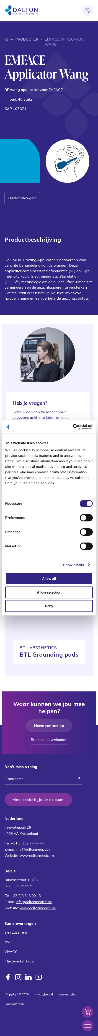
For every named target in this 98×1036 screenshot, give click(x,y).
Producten (27, 39)
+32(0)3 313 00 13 (26, 895)
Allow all (49, 579)
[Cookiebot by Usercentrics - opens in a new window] (73, 427)
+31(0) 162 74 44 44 (27, 843)
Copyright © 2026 (16, 994)
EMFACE (56, 89)
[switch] (86, 517)
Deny (49, 606)
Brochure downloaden (49, 739)
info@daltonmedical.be (34, 902)
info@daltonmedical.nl (33, 849)
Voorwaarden (14, 1004)
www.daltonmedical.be (38, 908)
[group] (49, 620)
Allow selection (49, 592)
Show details (73, 565)
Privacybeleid (44, 994)
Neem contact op (49, 725)
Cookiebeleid (68, 994)
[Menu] (87, 1025)
